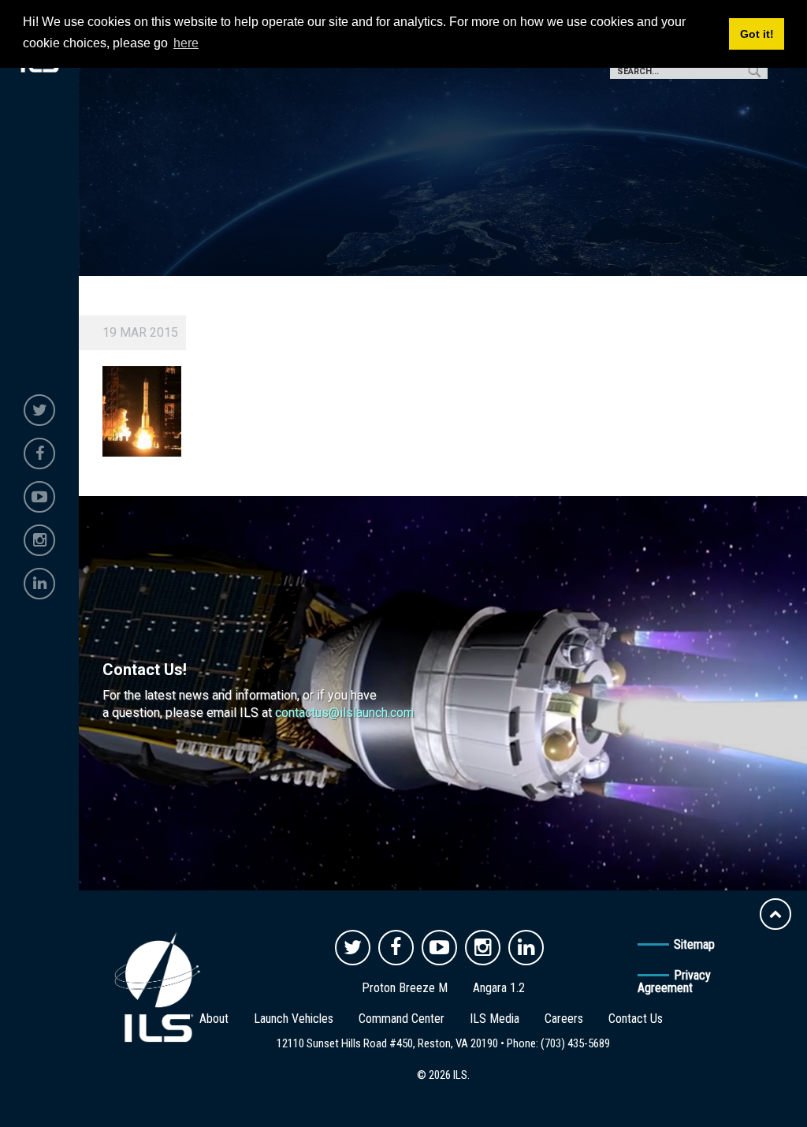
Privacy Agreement (674, 981)
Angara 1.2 (499, 987)
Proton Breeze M (405, 987)
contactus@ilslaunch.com (344, 712)
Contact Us (635, 1018)
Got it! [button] (757, 34)
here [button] (186, 43)
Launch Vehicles (293, 1018)
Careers (564, 1018)
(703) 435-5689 (575, 1043)
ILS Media (494, 1018)
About (214, 1018)
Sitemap (694, 944)
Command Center (401, 1018)
